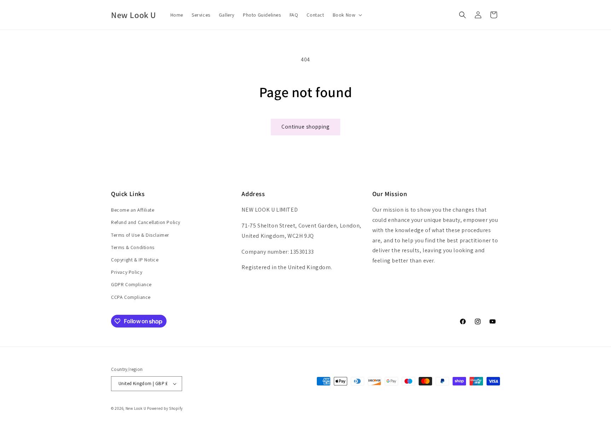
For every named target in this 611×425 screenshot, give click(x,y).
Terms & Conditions (133, 247)
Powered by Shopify (165, 408)
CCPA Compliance (131, 297)
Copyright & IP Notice (135, 259)
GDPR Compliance (131, 284)
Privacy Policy (126, 272)
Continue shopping (305, 126)
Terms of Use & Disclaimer (140, 235)
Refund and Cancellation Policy (145, 222)
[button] (346, 14)
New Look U (136, 408)
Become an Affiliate (132, 210)
